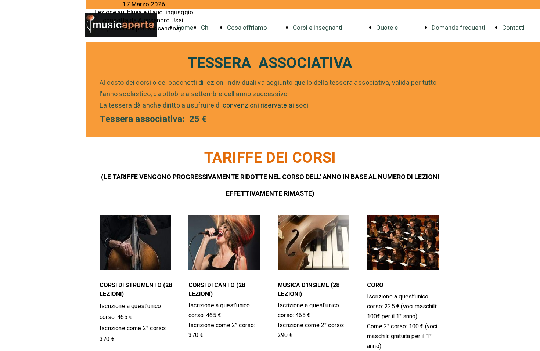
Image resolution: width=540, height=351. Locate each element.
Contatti (513, 27)
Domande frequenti (458, 27)
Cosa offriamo (247, 27)
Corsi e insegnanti (317, 27)
